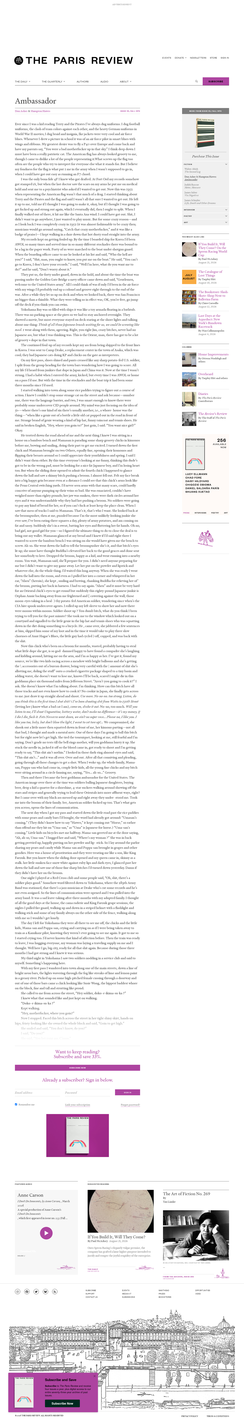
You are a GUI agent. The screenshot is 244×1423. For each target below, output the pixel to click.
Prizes (162, 1293)
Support (90, 1293)
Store (213, 57)
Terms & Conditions (218, 1416)
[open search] (196, 81)
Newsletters (198, 57)
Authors (83, 81)
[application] (46, 1249)
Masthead (164, 1290)
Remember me (27, 1104)
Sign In (225, 57)
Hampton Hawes (40, 111)
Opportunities (202, 1290)
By (164, 1198)
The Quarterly (52, 81)
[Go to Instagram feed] (17, 1292)
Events (166, 57)
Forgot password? (130, 1104)
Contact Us (92, 1296)
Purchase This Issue (205, 156)
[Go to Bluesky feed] (45, 1292)
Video (198, 1293)
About (124, 81)
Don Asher (21, 111)
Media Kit (126, 1293)
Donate (180, 57)
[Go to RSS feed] (54, 1292)
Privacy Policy (189, 1416)
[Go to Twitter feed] (36, 1292)
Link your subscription (77, 1104)
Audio (104, 81)
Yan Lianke (169, 1201)
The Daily (21, 81)
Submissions (128, 1296)
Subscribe (215, 81)
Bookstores (165, 1296)
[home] (73, 61)
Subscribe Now (62, 1403)
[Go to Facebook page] (27, 1292)
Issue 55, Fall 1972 (130, 111)
